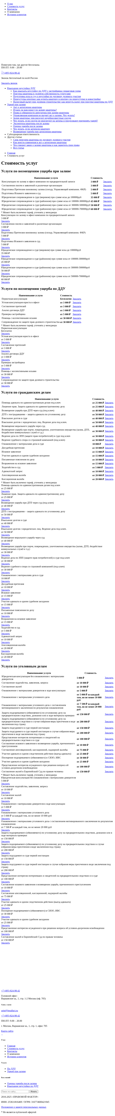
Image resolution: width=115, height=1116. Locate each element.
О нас (10, 3)
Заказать (107, 181)
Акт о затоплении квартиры (27, 107)
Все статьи (18, 148)
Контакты (12, 9)
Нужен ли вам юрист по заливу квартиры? (35, 110)
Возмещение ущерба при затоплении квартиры (37, 131)
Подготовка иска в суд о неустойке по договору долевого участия (47, 96)
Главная (11, 1046)
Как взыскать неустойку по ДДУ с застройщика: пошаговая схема (47, 91)
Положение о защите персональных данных (23, 1107)
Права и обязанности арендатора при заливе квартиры (41, 112)
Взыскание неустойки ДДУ (21, 88)
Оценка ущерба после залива (28, 126)
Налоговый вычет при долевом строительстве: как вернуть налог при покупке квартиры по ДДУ (63, 102)
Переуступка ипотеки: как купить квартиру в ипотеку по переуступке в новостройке (57, 99)
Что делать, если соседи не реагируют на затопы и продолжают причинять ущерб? (55, 120)
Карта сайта (7, 1031)
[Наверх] (6, 1099)
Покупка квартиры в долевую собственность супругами (42, 93)
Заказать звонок (9, 83)
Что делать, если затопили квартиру (31, 129)
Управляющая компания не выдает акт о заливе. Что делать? (44, 115)
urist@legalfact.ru (9, 1010)
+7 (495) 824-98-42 (10, 73)
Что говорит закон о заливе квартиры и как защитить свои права (46, 145)
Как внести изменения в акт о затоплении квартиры (40, 142)
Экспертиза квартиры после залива (31, 123)
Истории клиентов (16, 14)
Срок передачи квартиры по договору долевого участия (41, 139)
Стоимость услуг (16, 6)
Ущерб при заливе (16, 104)
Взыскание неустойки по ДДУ (22, 1086)
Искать (34, 1091)
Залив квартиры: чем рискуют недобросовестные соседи (42, 118)
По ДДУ (11, 1068)
